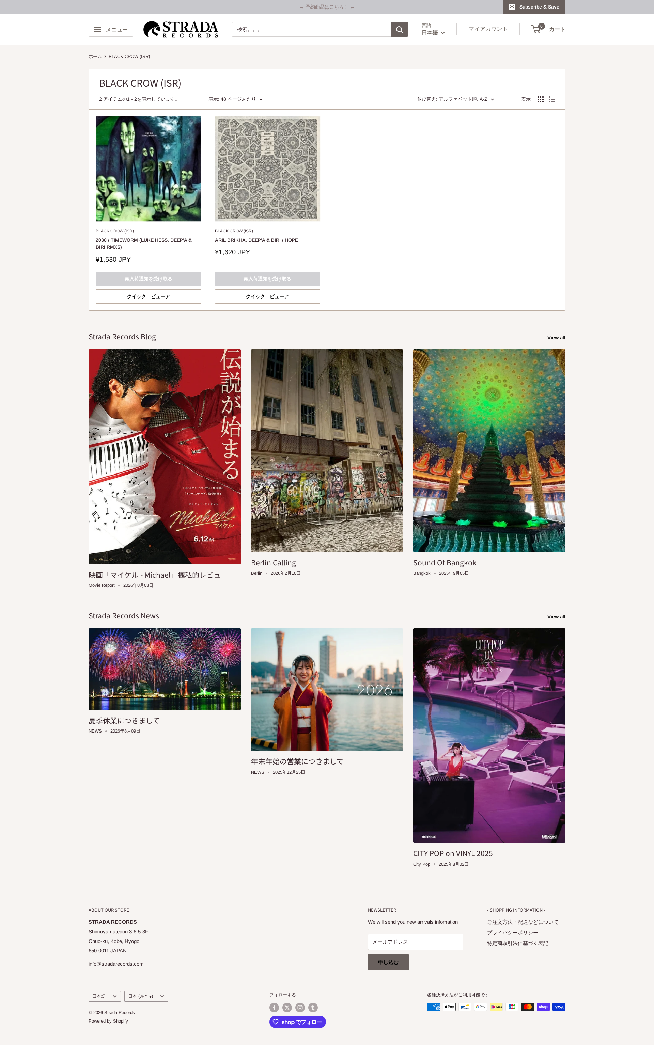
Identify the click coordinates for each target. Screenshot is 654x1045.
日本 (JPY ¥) (140, 996)
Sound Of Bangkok (445, 562)
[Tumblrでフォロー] (313, 1007)
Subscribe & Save (539, 7)
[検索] (399, 29)
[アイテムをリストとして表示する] (552, 99)
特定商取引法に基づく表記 (517, 943)
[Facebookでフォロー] (274, 1007)
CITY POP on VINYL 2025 (453, 853)
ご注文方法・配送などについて (523, 922)
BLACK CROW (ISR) (129, 56)
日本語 (99, 996)
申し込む (388, 962)
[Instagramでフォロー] (300, 1007)
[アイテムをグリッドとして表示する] (541, 99)
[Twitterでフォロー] (287, 1007)
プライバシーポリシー (512, 932)
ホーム (95, 56)
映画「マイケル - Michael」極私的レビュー (158, 574)
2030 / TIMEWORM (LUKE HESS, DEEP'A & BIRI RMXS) (144, 243)
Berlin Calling (273, 562)
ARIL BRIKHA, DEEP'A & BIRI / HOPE (256, 240)
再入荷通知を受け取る (148, 279)
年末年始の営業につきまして (297, 761)
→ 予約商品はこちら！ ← (327, 7)
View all (557, 337)
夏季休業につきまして (124, 720)
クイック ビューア (148, 296)
